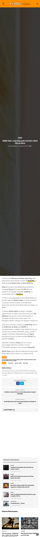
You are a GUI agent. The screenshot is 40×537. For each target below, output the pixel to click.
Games (12, 465)
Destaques (13, 501)
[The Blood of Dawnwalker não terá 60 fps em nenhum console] (6, 467)
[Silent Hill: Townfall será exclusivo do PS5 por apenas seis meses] (6, 476)
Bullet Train (18, 363)
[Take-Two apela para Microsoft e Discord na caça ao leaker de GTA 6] (6, 494)
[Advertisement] (20, 435)
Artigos (4, 531)
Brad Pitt (10, 363)
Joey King (25, 363)
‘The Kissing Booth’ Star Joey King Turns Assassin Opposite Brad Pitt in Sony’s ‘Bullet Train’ (19, 360)
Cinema (20, 137)
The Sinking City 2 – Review (18, 503)
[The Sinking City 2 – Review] (6, 503)
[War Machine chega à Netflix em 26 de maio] (29, 523)
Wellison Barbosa (12, 146)
